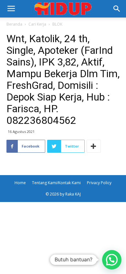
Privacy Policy (99, 182)
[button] (117, 9)
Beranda (14, 24)
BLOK (57, 24)
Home (20, 182)
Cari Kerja (37, 24)
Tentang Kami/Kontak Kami (56, 182)
